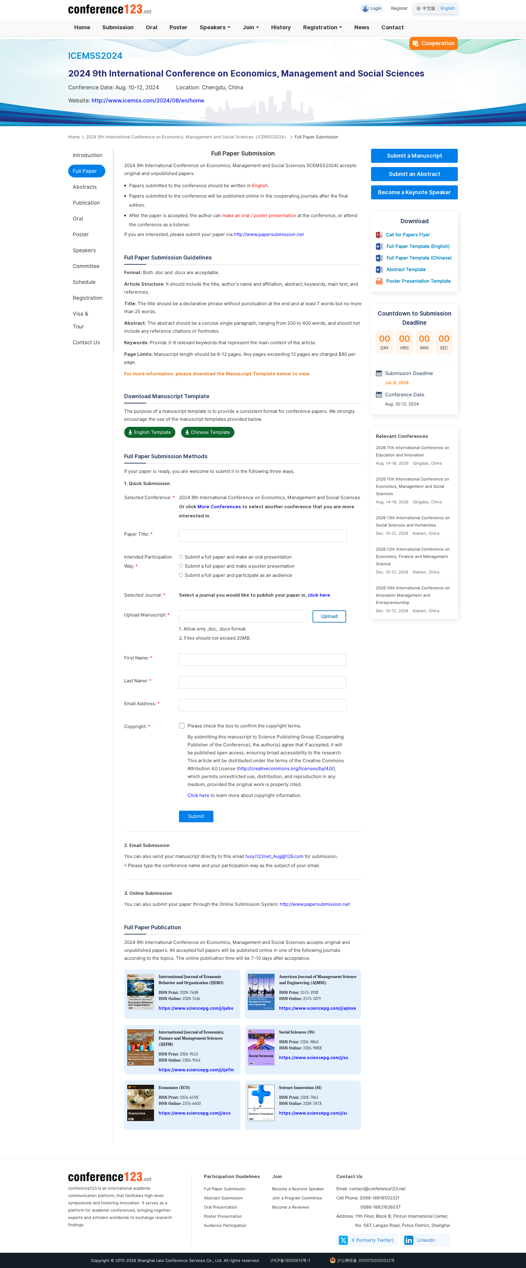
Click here (198, 795)
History (281, 27)
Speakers (213, 27)
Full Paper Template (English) (418, 246)
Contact (392, 27)
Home (82, 27)
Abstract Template (406, 269)
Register (399, 8)
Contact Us (86, 342)
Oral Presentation (220, 1207)
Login (375, 8)
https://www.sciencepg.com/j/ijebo (196, 1008)
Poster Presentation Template (418, 281)
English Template (152, 432)
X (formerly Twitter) (373, 1240)
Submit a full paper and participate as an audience (238, 575)
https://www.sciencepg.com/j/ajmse (317, 1008)
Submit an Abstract (414, 174)
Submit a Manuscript (414, 155)
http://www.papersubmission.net (269, 234)
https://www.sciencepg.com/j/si (313, 1113)
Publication (86, 203)
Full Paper (85, 171)
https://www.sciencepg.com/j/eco (195, 1113)
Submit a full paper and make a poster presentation (240, 566)
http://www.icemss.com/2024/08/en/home (148, 100)
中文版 (429, 8)
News (361, 27)
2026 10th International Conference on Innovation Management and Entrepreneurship (413, 595)
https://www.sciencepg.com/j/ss (313, 1057)
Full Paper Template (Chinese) (419, 258)
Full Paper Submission (225, 1188)
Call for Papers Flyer (408, 235)
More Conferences (219, 506)
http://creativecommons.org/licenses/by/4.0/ (285, 768)
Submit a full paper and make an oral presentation (238, 557)
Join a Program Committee (297, 1197)
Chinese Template (210, 432)
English (448, 8)
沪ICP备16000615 (286, 1260)
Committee (86, 266)
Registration (320, 27)
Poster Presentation (223, 1216)
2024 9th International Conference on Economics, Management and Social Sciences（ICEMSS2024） (187, 136)
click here (319, 595)
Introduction (87, 155)
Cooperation (438, 43)
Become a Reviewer (291, 1207)
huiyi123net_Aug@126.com (274, 856)
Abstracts (85, 187)
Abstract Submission (223, 1197)
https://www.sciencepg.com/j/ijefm (196, 1069)
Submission (118, 27)
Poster (179, 27)
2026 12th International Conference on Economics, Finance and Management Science (413, 556)
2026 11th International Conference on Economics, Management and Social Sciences (412, 486)
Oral (151, 27)
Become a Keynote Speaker (414, 192)
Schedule (84, 282)
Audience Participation (225, 1225)
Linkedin (426, 1240)
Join (248, 27)
